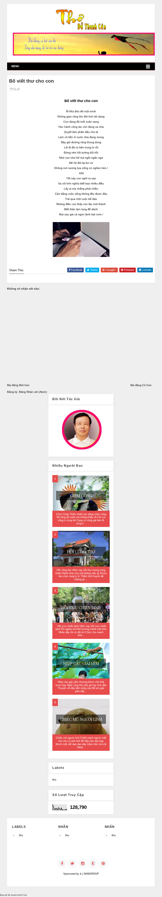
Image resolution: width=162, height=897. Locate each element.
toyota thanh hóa (19, 895)
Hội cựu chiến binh (81, 607)
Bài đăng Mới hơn (18, 385)
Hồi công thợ (81, 551)
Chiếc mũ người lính (81, 719)
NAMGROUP (91, 873)
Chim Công (81, 495)
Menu (15, 66)
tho (54, 779)
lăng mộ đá (5, 895)
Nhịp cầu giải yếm (81, 663)
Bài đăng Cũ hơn (141, 385)
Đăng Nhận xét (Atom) (33, 391)
